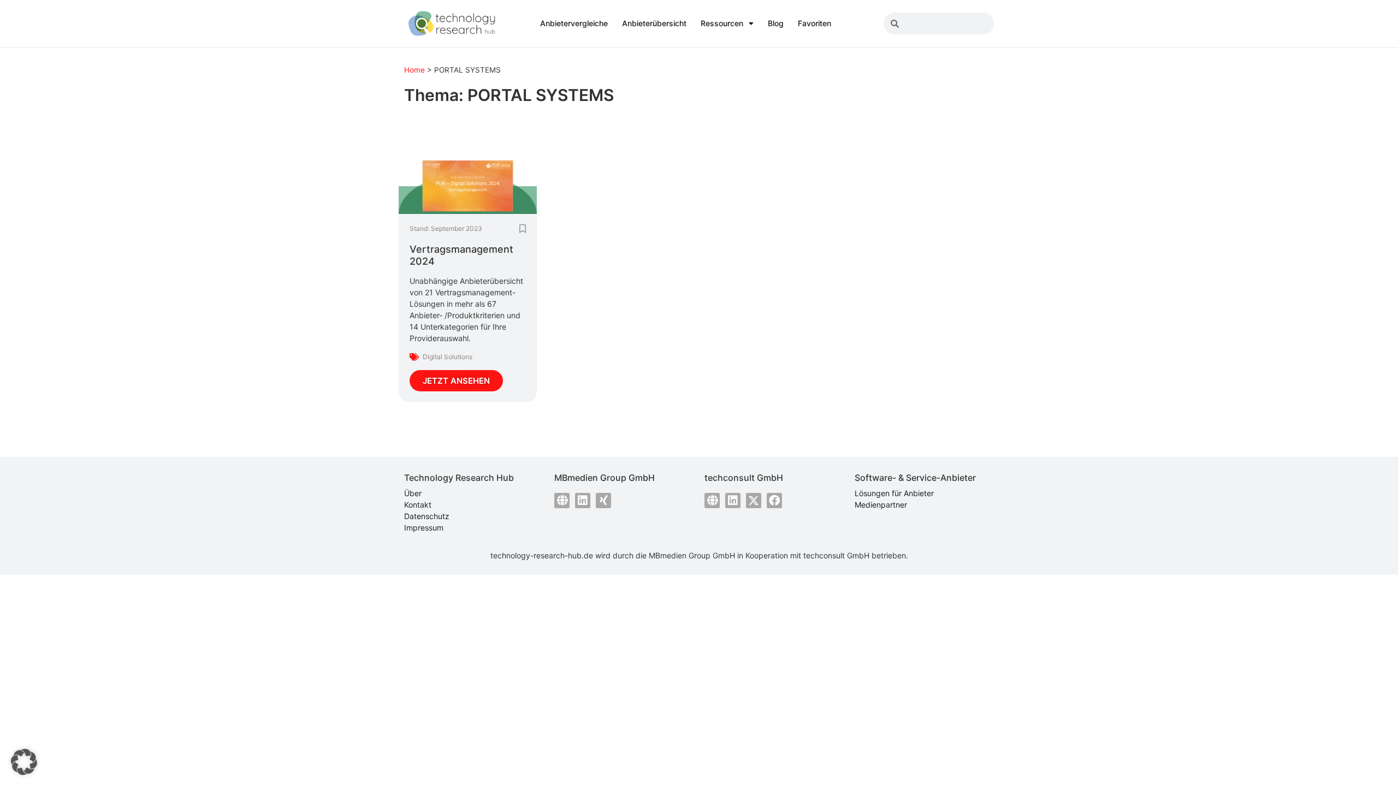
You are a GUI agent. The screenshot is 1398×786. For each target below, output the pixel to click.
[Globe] (562, 500)
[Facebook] (774, 500)
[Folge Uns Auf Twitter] (753, 500)
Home (414, 70)
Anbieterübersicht (654, 23)
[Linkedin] (582, 500)
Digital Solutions (447, 357)
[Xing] (603, 500)
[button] (24, 762)
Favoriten (814, 23)
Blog (776, 23)
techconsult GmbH (836, 555)
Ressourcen (722, 23)
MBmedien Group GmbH (692, 555)
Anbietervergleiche (574, 23)
